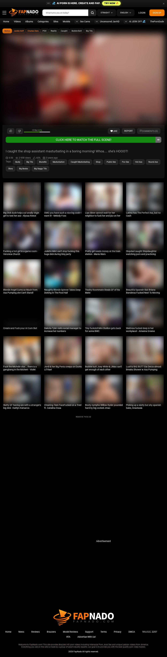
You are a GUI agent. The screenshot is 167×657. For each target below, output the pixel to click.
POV (44, 31)
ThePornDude (157, 21)
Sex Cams (83, 21)
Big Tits (89, 31)
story (10, 169)
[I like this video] (11, 131)
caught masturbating (80, 162)
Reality (54, 31)
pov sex (125, 162)
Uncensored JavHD (107, 21)
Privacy (117, 631)
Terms (103, 631)
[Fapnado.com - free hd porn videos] (23, 12)
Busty (17, 162)
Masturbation (59, 162)
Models (66, 21)
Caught (64, 31)
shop (98, 162)
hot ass (138, 162)
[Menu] (4, 12)
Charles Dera (33, 31)
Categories (43, 21)
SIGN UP (157, 12)
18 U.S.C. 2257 (149, 631)
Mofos (7, 31)
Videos (17, 21)
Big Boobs (23, 169)
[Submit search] (92, 12)
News (21, 631)
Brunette (42, 162)
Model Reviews (70, 631)
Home (6, 21)
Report (128, 131)
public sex (111, 162)
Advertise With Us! (86, 637)
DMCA (132, 631)
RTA (68, 637)
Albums (29, 21)
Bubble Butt (77, 31)
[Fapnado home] (83, 625)
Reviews (35, 631)
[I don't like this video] (19, 131)
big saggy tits (40, 169)
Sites (55, 21)
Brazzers (51, 631)
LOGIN (141, 12)
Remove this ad (83, 417)
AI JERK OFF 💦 (135, 21)
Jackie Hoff (19, 31)
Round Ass (153, 162)
